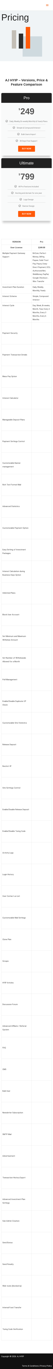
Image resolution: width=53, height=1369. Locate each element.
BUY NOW (26, 148)
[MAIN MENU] (47, 5)
